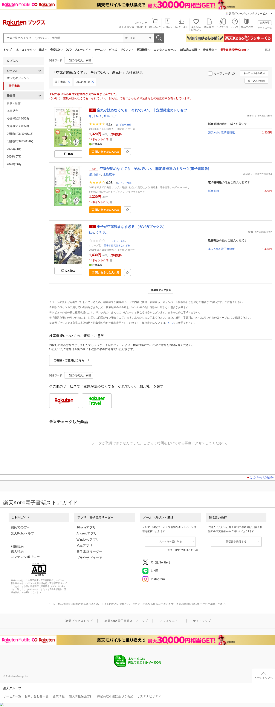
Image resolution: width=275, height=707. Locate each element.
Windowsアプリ (87, 539)
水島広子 (109, 174)
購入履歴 (209, 27)
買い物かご (155, 27)
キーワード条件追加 (254, 73)
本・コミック (24, 49)
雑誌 (41, 49)
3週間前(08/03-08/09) (20, 141)
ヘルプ (234, 27)
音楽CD (55, 49)
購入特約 (17, 551)
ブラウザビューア (89, 558)
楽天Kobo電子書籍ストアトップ (126, 621)
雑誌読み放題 (188, 49)
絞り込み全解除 (256, 81)
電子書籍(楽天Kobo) (233, 49)
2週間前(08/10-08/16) (20, 133)
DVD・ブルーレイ (77, 49)
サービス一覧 (265, 27)
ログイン (139, 22)
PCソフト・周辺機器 (134, 49)
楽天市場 (264, 22)
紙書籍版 (213, 191)
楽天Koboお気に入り (196, 28)
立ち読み (70, 270)
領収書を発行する (236, 541)
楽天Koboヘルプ (22, 533)
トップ (7, 49)
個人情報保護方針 (81, 696)
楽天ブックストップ (78, 621)
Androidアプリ (86, 533)
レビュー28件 (124, 124)
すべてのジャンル (18, 78)
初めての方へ (20, 527)
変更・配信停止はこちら (182, 549)
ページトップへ (264, 677)
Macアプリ (84, 545)
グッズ (113, 49)
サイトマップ (202, 621)
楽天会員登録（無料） (132, 27)
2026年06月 (14, 164)
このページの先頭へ (262, 477)
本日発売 (12, 110)
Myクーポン (181, 27)
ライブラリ (222, 27)
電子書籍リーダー (89, 552)
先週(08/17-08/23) (18, 126)
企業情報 (59, 696)
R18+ (268, 49)
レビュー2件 (118, 241)
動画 (70, 154)
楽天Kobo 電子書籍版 (221, 132)
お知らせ (168, 27)
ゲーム (98, 49)
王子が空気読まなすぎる (117, 245)
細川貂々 (95, 174)
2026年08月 (14, 149)
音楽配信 (208, 49)
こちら (169, 322)
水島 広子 (110, 116)
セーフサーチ (222, 73)
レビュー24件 (124, 183)
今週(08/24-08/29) (18, 118)
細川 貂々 (95, 116)
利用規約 (17, 546)
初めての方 (247, 27)
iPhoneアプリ (86, 527)
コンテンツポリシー (25, 557)
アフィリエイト (170, 621)
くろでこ (102, 232)
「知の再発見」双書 (78, 60)
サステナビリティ (149, 696)
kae (91, 232)
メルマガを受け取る (170, 541)
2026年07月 (14, 156)
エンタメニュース (165, 49)
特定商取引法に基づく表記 (115, 696)
